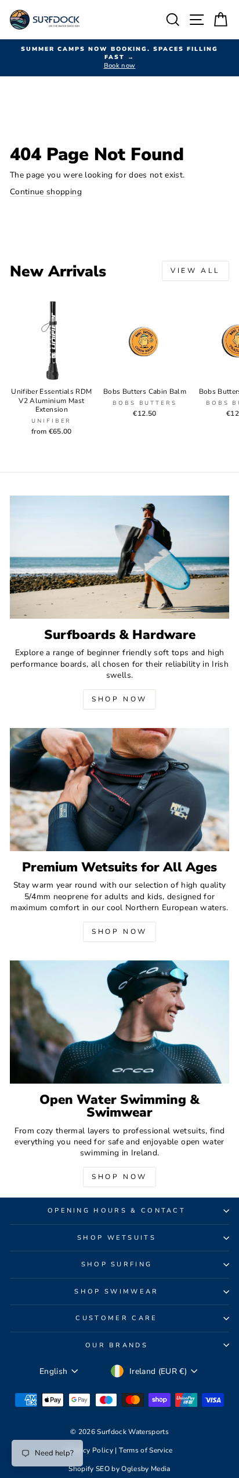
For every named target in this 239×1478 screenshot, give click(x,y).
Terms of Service (146, 1450)
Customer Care (116, 1318)
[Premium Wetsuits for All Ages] (119, 789)
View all (195, 270)
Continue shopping (46, 191)
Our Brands (116, 1345)
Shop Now (119, 699)
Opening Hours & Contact (117, 1210)
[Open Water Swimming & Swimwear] (119, 1022)
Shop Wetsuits (116, 1237)
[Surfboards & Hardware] (119, 557)
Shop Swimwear (116, 1291)
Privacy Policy (90, 1450)
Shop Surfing (117, 1264)
